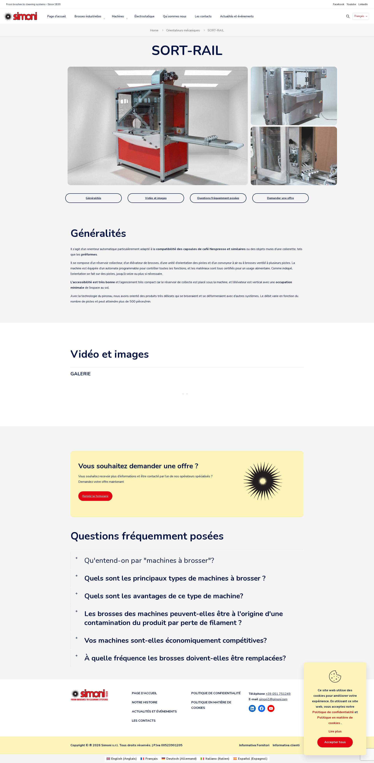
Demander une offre (280, 198)
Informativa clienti (286, 745)
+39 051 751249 (278, 694)
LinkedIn (363, 4)
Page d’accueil (144, 693)
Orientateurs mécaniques (183, 30)
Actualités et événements (154, 711)
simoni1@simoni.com (273, 699)
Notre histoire (144, 702)
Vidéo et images (156, 198)
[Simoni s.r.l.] (20, 16)
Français (359, 16)
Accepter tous (335, 742)
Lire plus (335, 731)
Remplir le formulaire (95, 496)
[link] (104, 19)
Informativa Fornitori (254, 745)
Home (154, 30)
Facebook (338, 4)
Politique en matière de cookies (211, 705)
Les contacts (144, 721)
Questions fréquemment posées (218, 198)
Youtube (351, 4)
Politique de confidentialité (216, 693)
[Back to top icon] (357, 756)
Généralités (93, 198)
